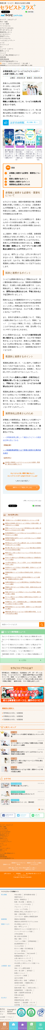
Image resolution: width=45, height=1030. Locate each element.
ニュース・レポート (7, 49)
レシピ (2, 42)
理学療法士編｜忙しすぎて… (20, 786)
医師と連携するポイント (18, 179)
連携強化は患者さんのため (19, 184)
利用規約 (18, 873)
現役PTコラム (4, 36)
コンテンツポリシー (23, 875)
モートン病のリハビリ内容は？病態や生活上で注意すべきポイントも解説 (23, 597)
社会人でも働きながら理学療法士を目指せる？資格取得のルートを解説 (23, 558)
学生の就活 (17, 894)
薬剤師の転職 (18, 983)
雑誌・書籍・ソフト (20, 939)
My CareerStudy (19, 953)
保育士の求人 (32, 988)
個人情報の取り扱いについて (33, 873)
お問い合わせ (7, 873)
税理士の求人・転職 (20, 980)
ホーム (3, 63)
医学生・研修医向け (20, 899)
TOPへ (42, 809)
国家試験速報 (4, 59)
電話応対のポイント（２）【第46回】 (23, 802)
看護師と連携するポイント (19, 182)
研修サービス (18, 997)
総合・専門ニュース (20, 926)
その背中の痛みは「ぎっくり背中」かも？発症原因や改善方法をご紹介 (23, 563)
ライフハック (4, 44)
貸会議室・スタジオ (29, 1002)
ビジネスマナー (5, 34)
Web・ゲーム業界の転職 (22, 968)
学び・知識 (4, 22)
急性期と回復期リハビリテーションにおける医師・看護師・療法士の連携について (22, 463)
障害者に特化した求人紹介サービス (25, 912)
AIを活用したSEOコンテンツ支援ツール (26, 963)
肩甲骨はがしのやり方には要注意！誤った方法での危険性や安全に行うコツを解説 (23, 543)
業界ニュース (4, 51)
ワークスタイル (5, 26)
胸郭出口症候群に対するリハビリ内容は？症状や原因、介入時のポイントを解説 (23, 524)
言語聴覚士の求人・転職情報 (13, 719)
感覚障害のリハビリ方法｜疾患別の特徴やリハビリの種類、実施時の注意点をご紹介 (22, 578)
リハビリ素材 (4, 24)
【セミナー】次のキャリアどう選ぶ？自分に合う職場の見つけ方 (21, 636)
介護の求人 (28, 990)
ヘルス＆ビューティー (7, 40)
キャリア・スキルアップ (8, 19)
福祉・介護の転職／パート (22, 914)
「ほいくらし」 (15, 868)
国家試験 (3, 57)
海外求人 (29, 902)
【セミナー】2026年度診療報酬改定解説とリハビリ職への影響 (21, 648)
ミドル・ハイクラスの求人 (22, 904)
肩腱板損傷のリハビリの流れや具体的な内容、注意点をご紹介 (23, 573)
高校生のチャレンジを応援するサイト (26, 929)
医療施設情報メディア (21, 956)
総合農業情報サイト (20, 944)
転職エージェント (20, 973)
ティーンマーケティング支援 (23, 931)
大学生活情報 (18, 934)
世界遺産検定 (32, 941)
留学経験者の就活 (29, 894)
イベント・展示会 (20, 951)
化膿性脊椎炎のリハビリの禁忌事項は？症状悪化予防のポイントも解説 (23, 583)
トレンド (3, 53)
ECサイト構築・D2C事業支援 (23, 948)
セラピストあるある (7, 28)
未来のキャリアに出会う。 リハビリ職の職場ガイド (17, 651)
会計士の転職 (18, 978)
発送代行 (17, 1002)
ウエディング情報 (20, 941)
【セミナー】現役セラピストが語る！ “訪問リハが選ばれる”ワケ (21, 644)
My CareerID (31, 953)
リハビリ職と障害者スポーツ (10, 55)
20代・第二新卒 (19, 970)
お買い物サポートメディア (22, 958)
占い (1, 47)
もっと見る (22, 660)
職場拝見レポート (6, 32)
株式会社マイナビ (2, 1011)
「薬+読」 (19, 863)
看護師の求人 (29, 983)
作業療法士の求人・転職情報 (13, 716)
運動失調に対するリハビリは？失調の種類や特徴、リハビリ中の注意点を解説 (23, 612)
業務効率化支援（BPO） (22, 1000)
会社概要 (2, 1017)
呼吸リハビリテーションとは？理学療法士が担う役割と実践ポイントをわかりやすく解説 (23, 529)
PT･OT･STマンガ (6, 30)
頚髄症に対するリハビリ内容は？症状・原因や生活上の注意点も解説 (23, 588)
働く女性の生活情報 (20, 936)
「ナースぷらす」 (34, 863)
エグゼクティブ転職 (20, 975)
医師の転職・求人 (20, 988)
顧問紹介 (32, 980)
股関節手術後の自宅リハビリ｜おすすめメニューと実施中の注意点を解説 (23, 539)
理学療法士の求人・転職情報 (13, 713)
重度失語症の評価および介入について (22, 794)
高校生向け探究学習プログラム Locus (26, 921)
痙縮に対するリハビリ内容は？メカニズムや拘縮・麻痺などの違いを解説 (23, 593)
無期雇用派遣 (18, 990)
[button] (4, 141)
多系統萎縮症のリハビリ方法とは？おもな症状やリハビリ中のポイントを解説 (23, 534)
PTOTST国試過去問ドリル (9, 61)
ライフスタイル (5, 38)
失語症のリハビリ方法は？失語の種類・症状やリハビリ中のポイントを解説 (23, 568)
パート (26, 907)
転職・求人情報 (19, 902)
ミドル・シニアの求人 (21, 909)
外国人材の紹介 (19, 995)
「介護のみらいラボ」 (30, 868)
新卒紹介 (30, 970)
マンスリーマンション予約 (22, 961)
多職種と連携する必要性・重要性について (24, 174)
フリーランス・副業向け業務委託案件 (26, 916)
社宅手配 (17, 1005)
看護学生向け (18, 897)
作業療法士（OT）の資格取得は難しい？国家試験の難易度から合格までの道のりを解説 (23, 602)
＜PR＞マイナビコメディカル (32, 500)
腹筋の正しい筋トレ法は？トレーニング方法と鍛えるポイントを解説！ (23, 553)
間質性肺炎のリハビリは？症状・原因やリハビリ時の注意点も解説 (23, 607)
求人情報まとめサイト (21, 924)
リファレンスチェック (29, 1005)
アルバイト (17, 907)
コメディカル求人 (20, 985)
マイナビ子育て (19, 946)
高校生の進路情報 (20, 919)
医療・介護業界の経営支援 (22, 992)
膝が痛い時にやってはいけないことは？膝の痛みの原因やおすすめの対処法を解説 (23, 548)
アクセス (9, 1017)
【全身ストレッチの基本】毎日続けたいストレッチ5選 (22, 520)
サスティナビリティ (5, 1019)
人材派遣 (17, 966)
